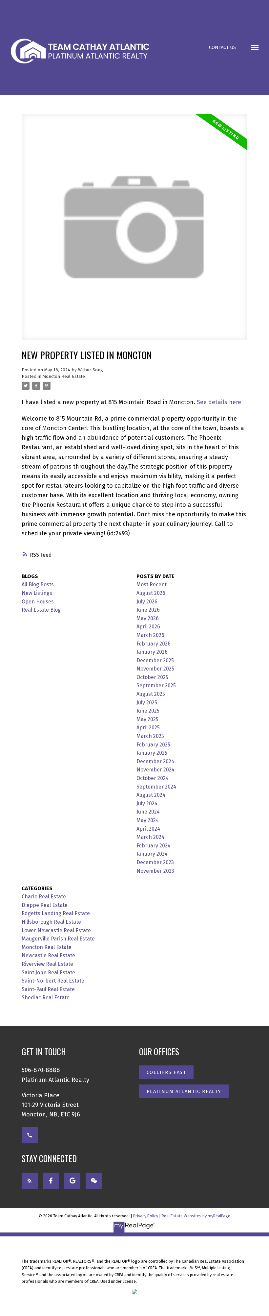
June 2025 (147, 711)
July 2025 (146, 702)
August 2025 (150, 694)
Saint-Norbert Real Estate (53, 981)
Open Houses (38, 601)
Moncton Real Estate (64, 376)
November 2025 (155, 669)
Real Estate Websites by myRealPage (196, 1215)
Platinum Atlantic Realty (184, 1091)
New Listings (37, 593)
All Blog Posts (38, 584)
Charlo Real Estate (44, 896)
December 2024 (155, 761)
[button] (222, 47)
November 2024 (155, 770)
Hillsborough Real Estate (51, 922)
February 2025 (153, 745)
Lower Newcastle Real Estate (56, 930)
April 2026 (148, 626)
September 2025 (156, 685)
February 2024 (153, 845)
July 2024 (146, 803)
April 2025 (148, 727)
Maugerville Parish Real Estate (58, 939)
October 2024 (152, 778)
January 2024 (152, 854)
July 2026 (146, 601)
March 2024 (150, 837)
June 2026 (148, 610)
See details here (219, 402)
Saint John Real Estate (48, 972)
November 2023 (155, 871)
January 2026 (152, 652)
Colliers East (166, 1072)
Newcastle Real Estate (48, 955)
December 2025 (155, 660)
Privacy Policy (145, 1215)
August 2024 (150, 795)
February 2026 (153, 644)
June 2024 (148, 812)
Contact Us (222, 47)
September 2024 (156, 787)
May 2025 (147, 719)
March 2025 (150, 736)
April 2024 (148, 829)
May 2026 (147, 618)
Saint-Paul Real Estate (48, 989)
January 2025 (151, 753)
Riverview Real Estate (47, 964)
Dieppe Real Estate (45, 905)
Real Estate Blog (41, 610)
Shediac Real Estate (46, 997)
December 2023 (155, 862)
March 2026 (150, 635)
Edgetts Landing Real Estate (56, 913)
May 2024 (147, 820)
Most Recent (151, 584)
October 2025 (152, 677)
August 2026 (150, 593)
